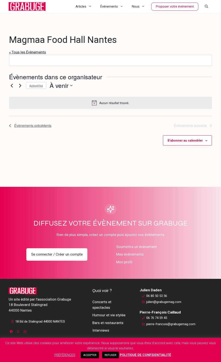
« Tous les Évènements (27, 52)
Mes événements (130, 254)
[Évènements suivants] (20, 85)
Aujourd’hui (36, 85)
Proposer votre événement (175, 6)
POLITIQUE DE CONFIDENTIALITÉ (145, 355)
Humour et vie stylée (108, 315)
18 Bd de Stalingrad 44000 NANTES (40, 321)
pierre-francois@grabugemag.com (170, 324)
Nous (135, 6)
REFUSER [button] (110, 355)
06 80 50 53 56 (156, 296)
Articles (81, 6)
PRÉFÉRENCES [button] (64, 355)
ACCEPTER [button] (89, 355)
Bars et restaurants (107, 323)
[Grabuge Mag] (27, 6)
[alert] (110, 103)
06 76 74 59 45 (156, 318)
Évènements (109, 6)
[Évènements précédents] (11, 85)
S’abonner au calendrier (185, 140)
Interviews (100, 330)
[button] (206, 6)
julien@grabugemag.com (163, 302)
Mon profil (124, 262)
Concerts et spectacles (101, 305)
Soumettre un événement (136, 247)
